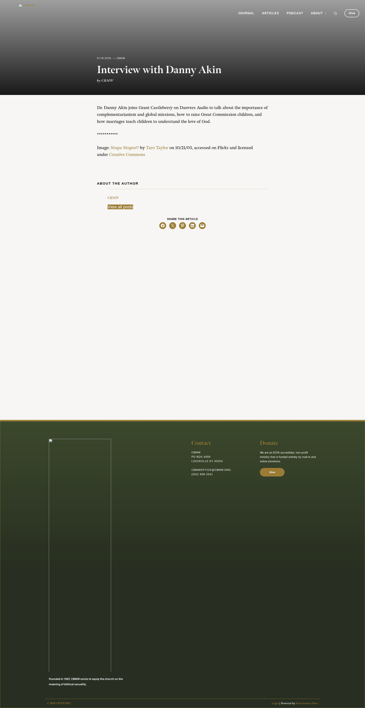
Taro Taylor (157, 147)
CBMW (113, 198)
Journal (246, 13)
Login (275, 703)
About (317, 13)
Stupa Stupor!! (125, 147)
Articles (270, 13)
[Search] (335, 13)
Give (352, 13)
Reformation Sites (307, 703)
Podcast (295, 13)
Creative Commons (127, 154)
